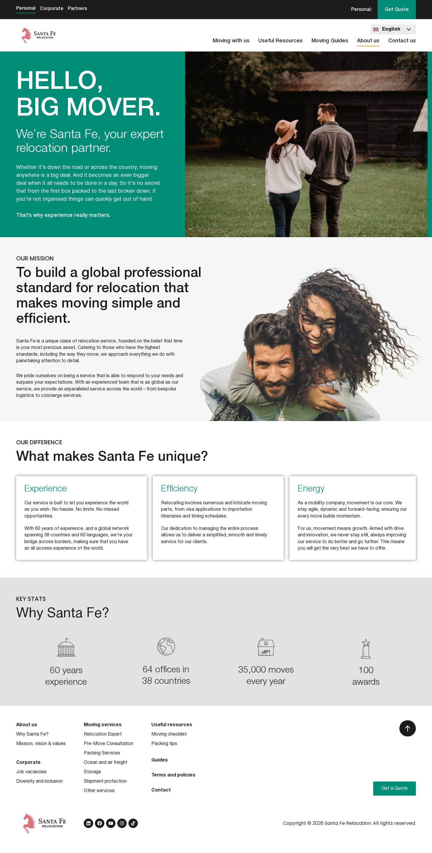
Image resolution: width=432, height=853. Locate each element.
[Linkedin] (88, 823)
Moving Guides (330, 41)
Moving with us (231, 41)
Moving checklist (169, 734)
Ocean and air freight (105, 763)
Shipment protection (105, 781)
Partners (77, 9)
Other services (99, 791)
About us (368, 41)
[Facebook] (99, 823)
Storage (92, 772)
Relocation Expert (103, 734)
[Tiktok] (133, 823)
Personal (26, 8)
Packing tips (164, 744)
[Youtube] (110, 823)
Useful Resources (280, 41)
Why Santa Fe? (32, 734)
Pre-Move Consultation (108, 744)
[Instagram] (122, 823)
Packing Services (102, 753)
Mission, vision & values (41, 744)
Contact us (402, 41)
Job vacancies (31, 772)
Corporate (51, 9)
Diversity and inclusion (39, 781)
